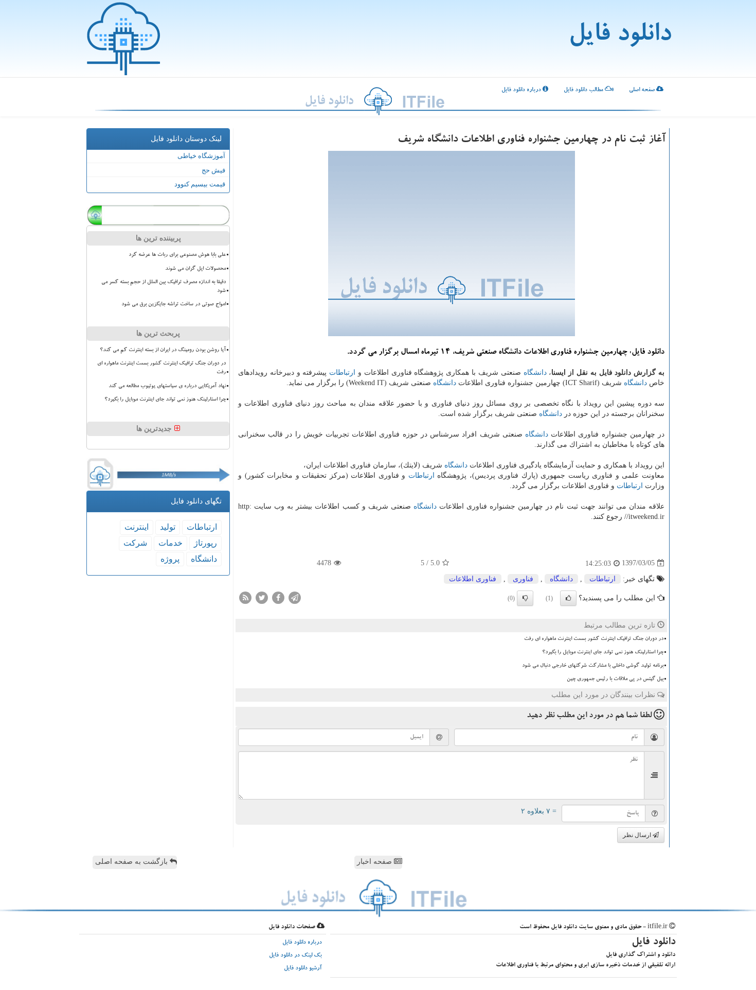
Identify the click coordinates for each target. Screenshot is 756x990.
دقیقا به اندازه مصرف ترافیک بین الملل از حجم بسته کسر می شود (163, 286)
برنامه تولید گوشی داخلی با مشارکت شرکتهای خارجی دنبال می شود (592, 666)
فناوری (523, 579)
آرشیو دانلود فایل (303, 968)
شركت (135, 543)
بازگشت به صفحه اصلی (132, 861)
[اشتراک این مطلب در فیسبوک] (278, 597)
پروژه (169, 558)
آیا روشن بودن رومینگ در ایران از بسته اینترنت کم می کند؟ (163, 350)
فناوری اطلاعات (472, 579)
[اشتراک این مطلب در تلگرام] (294, 597)
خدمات (170, 543)
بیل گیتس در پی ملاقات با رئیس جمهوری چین (615, 679)
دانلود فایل (619, 36)
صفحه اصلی (642, 90)
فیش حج (213, 170)
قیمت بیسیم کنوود (199, 184)
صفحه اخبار (375, 861)
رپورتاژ (205, 543)
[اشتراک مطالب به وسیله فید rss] (245, 597)
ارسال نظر (638, 835)
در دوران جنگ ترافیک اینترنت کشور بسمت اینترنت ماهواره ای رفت (593, 639)
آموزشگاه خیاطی (201, 156)
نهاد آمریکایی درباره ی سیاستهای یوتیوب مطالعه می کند (167, 386)
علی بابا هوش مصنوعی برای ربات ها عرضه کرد (177, 255)
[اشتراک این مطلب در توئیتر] (262, 597)
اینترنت (136, 527)
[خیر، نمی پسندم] (525, 598)
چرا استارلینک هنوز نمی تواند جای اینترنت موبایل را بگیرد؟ (602, 652)
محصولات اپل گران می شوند (195, 269)
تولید (167, 527)
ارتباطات (342, 372)
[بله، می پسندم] (568, 598)
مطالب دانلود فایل (584, 90)
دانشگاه (535, 372)
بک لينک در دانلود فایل (295, 955)
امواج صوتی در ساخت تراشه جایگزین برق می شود (173, 304)
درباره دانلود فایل (522, 90)
